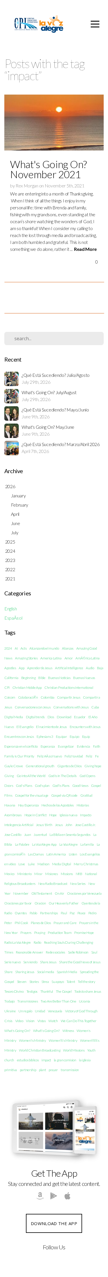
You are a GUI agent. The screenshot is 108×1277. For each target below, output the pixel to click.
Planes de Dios (41, 923)
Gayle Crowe (13, 766)
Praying (39, 932)
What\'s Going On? (46, 1030)
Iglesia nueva (68, 815)
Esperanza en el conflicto (21, 746)
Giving (9, 776)
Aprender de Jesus (39, 668)
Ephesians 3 (45, 736)
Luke (31, 864)
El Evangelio (24, 727)
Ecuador (80, 717)
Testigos (31, 991)
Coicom (9, 697)
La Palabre (22, 844)
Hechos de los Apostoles (57, 805)
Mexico (9, 874)
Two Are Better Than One (58, 1001)
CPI (7, 687)
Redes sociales (55, 952)
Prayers (25, 932)
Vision (30, 1021)
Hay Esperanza (28, 805)
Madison (43, 864)
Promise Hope (84, 932)
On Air (59, 893)
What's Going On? (17, 1030)
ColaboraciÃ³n (28, 697)
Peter (8, 923)
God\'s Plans (60, 785)
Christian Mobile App (27, 687)
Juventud (40, 834)
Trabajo (9, 1001)
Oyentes (21, 913)
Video (19, 1021)
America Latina (51, 658)
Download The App (54, 1223)
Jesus (58, 825)
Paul (64, 913)
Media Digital (61, 864)
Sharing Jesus (24, 972)
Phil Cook (21, 923)
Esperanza (48, 746)
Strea (45, 981)
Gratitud (86, 795)
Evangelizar (66, 746)
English (10, 608)
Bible (41, 678)
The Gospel (64, 991)
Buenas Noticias (59, 678)
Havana (9, 805)
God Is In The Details (62, 776)
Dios (51, 717)
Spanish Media (67, 972)
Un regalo (25, 1011)
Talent (71, 981)
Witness (68, 1030)
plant (42, 1070)
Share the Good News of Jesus (79, 962)
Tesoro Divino (14, 991)
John (68, 825)
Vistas (41, 1021)
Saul (94, 952)
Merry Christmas (86, 864)
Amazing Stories (26, 658)
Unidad (40, 1011)
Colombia (47, 697)
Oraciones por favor (18, 903)
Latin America (56, 854)
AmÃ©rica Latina (87, 658)
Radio (37, 942)
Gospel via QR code (64, 795)
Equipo (74, 736)
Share (8, 972)
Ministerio (24, 874)
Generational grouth (40, 766)
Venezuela (55, 1011)
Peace (81, 913)
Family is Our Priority (19, 756)
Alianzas (67, 648)
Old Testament (41, 893)
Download (64, 717)
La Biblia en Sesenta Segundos (70, 834)
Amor (69, 658)
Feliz (89, 756)
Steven (21, 981)
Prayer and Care (65, 923)
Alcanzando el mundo (44, 648)
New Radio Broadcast (52, 883)
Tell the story (86, 981)
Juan (27, 834)
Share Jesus (48, 962)
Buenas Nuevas (84, 678)
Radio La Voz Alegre (17, 942)
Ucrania (84, 1001)
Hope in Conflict (35, 815)
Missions (67, 874)
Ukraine (10, 1011)
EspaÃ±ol (13, 617)
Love (21, 864)
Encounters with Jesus (85, 727)
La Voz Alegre (68, 844)
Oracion (40, 903)
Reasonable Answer (29, 952)
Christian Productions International (68, 687)
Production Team (59, 932)
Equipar (61, 736)
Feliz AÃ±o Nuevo (49, 756)
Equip (86, 736)
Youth (91, 1050)
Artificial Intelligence (69, 668)
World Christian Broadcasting (39, 1050)
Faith (96, 746)
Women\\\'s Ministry (63, 1040)
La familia (87, 844)
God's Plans (24, 785)
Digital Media (13, 717)
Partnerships (49, 913)
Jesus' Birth (44, 825)
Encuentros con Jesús (19, 736)
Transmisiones (27, 1001)
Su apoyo (58, 981)
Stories (34, 981)
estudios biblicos (28, 1060)
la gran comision (65, 1060)
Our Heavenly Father (64, 903)
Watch (53, 1021)
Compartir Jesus (68, 697)
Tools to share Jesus (87, 991)
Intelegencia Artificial (18, 825)
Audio (90, 668)
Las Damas (35, 854)
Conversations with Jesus (70, 707)
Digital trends (35, 717)
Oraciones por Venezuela (84, 893)
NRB (79, 874)
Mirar (38, 874)
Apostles (10, 668)
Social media (45, 972)
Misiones (51, 874)
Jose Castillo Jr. (85, 825)
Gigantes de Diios (69, 766)
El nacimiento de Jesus (51, 727)
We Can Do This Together (79, 1021)
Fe (96, 756)
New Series (78, 883)
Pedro (92, 913)
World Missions (74, 1050)
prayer (53, 1070)
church (9, 1060)
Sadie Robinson (78, 952)
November (20, 893)
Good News (80, 785)
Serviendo (30, 962)
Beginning (28, 678)
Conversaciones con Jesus (32, 707)
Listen (73, 854)
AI (16, 648)
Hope (53, 815)
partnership (28, 1070)
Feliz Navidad (74, 756)
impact (46, 1060)
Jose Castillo (12, 834)
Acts (23, 648)
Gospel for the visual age (31, 795)
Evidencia (83, 746)
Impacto (85, 815)
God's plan (42, 785)
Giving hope (92, 766)
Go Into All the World (31, 776)
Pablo (33, 913)
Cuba (95, 707)
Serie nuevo (12, 962)
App (21, 668)
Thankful (46, 991)
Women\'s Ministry (32, 1040)
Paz (72, 913)
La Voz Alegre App (44, 844)
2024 (8, 648)
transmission (70, 1070)
